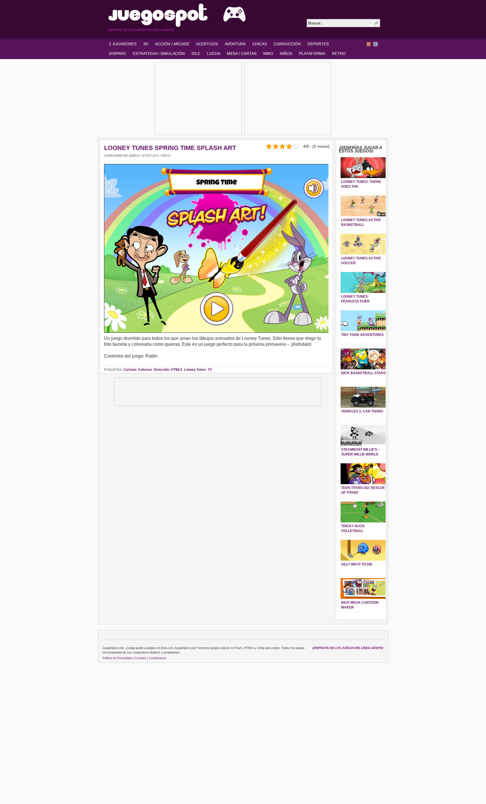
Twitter (375, 44)
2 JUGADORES (122, 44)
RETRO (339, 53)
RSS (368, 44)
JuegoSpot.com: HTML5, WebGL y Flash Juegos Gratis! (203, 15)
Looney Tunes (195, 370)
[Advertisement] (198, 98)
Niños (165, 155)
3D (145, 44)
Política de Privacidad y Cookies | (125, 658)
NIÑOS (286, 53)
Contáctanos (157, 658)
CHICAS (259, 44)
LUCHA (213, 53)
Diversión (161, 370)
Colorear (145, 370)
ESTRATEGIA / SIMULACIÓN (159, 53)
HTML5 (176, 370)
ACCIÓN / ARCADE (172, 44)
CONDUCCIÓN (287, 44)
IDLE (196, 53)
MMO (268, 53)
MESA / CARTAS (241, 53)
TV (210, 370)
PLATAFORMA (312, 53)
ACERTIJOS (207, 44)
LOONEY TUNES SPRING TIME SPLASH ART (170, 147)
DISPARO (117, 53)
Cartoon (129, 370)
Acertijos (150, 155)
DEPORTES (318, 44)
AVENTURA (235, 44)
